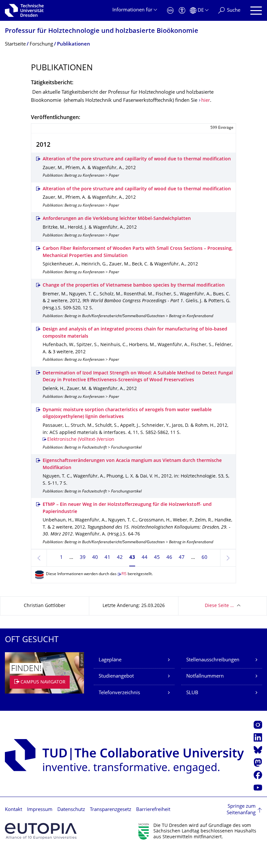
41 (107, 557)
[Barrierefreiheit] (182, 10)
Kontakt (13, 809)
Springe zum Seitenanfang (241, 810)
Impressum (39, 809)
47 (182, 557)
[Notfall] (170, 10)
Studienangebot (116, 676)
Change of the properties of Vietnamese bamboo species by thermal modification (134, 285)
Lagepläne (110, 660)
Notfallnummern (205, 676)
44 (145, 557)
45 (157, 557)
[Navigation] (256, 10)
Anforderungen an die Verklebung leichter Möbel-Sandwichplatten (117, 219)
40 (95, 557)
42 (120, 557)
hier (205, 100)
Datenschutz (71, 809)
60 (204, 557)
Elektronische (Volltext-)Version (80, 440)
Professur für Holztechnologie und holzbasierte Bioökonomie (101, 31)
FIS (124, 574)
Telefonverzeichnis (119, 693)
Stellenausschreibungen (212, 660)
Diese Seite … (219, 606)
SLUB (192, 693)
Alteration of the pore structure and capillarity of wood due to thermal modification (137, 159)
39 (83, 557)
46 (169, 557)
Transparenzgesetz (110, 809)
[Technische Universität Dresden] (24, 10)
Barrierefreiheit (153, 809)
